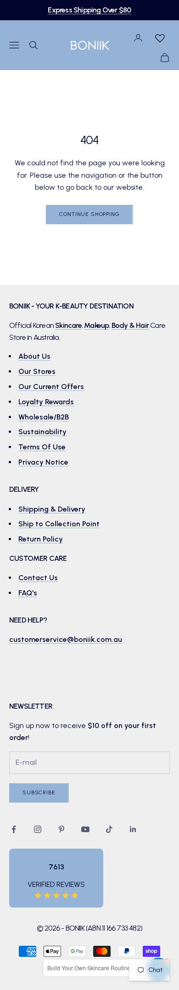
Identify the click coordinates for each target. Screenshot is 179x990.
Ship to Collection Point (59, 523)
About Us (34, 356)
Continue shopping (89, 214)
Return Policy (40, 539)
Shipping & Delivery (51, 509)
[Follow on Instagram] (37, 829)
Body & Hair (130, 325)
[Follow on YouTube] (85, 829)
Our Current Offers (51, 386)
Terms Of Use (42, 447)
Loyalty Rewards (46, 401)
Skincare (68, 325)
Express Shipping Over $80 (89, 10)
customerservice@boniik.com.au (65, 639)
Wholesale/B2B (43, 417)
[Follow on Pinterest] (61, 829)
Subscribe (39, 792)
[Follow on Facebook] (13, 829)
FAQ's (27, 592)
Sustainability (42, 431)
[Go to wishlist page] (160, 38)
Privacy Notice (43, 462)
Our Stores (37, 371)
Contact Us (38, 577)
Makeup (96, 325)
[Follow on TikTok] (109, 829)
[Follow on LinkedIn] (133, 829)
